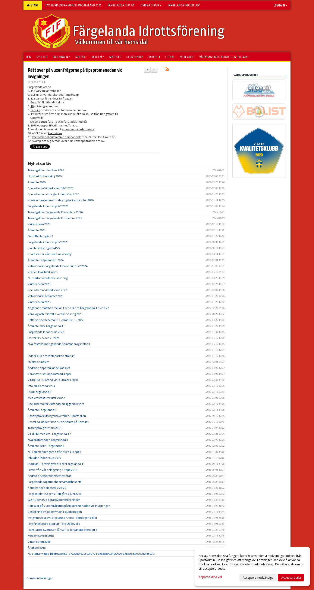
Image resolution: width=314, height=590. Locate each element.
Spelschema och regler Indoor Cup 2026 (53, 194)
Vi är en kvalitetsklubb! (42, 272)
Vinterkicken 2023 (39, 284)
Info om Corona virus (41, 386)
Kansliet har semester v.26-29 (47, 488)
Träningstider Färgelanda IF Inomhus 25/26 (55, 212)
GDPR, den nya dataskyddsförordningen (54, 500)
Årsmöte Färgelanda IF (42, 410)
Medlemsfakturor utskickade (46, 398)
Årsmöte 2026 (36, 182)
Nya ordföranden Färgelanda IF (48, 440)
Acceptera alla (291, 577)
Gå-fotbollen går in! (40, 236)
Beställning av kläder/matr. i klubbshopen (55, 512)
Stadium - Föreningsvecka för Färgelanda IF (56, 464)
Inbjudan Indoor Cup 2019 (44, 458)
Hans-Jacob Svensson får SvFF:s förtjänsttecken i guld (62, 530)
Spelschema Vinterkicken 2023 (47, 290)
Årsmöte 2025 (36, 230)
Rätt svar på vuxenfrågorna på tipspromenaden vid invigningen (69, 506)
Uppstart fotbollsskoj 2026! (45, 176)
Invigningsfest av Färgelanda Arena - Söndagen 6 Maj (62, 518)
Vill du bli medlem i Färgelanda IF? (49, 434)
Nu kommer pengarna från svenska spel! (54, 452)
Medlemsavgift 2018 (41, 536)
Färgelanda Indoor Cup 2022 (46, 332)
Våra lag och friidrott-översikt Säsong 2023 (55, 314)
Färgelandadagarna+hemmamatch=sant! (54, 482)
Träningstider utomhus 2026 (46, 170)
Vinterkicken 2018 (39, 542)
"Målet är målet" (38, 362)
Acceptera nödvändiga (258, 577)
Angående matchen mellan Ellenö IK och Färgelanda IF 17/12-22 (68, 308)
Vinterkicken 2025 (39, 224)
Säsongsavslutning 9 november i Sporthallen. (57, 416)
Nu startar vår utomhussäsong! (48, 278)
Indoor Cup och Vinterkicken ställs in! (51, 356)
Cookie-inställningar (40, 578)
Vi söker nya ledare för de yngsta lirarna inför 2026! (61, 200)
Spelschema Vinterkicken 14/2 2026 (50, 188)
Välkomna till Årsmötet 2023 (45, 296)
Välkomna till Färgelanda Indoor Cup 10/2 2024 (57, 266)
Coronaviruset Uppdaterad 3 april (49, 374)
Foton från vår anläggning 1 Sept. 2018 (52, 470)
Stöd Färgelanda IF (40, 392)
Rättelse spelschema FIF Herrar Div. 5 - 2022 (56, 320)
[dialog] (252, 566)
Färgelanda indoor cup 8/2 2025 (48, 242)
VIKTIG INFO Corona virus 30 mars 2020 (53, 380)
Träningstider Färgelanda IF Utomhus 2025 (55, 218)
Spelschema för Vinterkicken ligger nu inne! (56, 404)
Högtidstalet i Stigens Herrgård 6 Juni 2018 (54, 494)
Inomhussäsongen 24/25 (44, 248)
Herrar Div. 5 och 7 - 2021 (43, 338)
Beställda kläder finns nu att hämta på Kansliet (58, 422)
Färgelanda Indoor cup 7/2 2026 (48, 206)
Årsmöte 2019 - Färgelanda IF (46, 446)
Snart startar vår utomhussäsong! (50, 254)
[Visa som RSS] (167, 70)
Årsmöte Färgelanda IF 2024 (45, 260)
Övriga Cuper (150, 5)
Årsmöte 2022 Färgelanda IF (45, 326)
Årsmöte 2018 (36, 548)
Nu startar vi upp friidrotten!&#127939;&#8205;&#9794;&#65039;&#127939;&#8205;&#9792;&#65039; (91, 554)
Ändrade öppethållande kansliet (49, 368)
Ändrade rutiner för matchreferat (49, 476)
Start (33, 5)
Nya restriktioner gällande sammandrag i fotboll (59, 344)
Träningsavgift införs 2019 (44, 428)
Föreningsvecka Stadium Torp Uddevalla (54, 524)
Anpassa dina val (210, 577)
